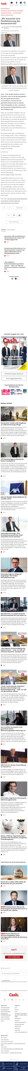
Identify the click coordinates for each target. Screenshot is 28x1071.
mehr (7, 242)
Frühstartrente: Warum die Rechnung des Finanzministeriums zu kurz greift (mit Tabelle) (14, 908)
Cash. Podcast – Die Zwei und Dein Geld (11, 1053)
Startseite (19, 208)
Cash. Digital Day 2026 (7, 1041)
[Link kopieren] (8, 215)
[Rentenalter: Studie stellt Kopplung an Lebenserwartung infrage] (14, 413)
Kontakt (17, 1020)
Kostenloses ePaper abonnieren (14, 374)
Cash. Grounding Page (21, 1032)
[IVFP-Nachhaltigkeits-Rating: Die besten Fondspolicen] (14, 450)
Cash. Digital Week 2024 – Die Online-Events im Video (13, 1044)
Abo (16, 1007)
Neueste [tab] (3, 229)
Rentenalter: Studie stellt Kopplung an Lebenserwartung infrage (13, 424)
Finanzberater (5, 1009)
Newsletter (18, 1026)
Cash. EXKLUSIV (5, 1039)
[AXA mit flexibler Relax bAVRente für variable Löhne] (14, 488)
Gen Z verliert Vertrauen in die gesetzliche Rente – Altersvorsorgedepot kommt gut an (13, 728)
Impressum (18, 1018)
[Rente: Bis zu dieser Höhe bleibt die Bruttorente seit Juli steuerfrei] (14, 872)
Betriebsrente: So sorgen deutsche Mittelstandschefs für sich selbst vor (13, 614)
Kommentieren (14, 222)
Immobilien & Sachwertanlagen (6, 1014)
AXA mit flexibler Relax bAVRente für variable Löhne (14, 498)
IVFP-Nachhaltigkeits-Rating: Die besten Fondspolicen (12, 460)
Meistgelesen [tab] (11, 229)
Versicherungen (5, 1007)
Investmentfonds (5, 1011)
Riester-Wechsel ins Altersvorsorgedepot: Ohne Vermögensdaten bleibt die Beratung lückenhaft (14, 936)
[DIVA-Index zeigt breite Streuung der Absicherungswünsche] (14, 789)
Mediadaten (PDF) (19, 1024)
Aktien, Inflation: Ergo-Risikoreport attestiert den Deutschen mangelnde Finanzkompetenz (14, 837)
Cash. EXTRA (4, 1037)
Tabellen (17, 1030)
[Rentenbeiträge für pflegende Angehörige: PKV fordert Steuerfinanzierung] (14, 565)
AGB (16, 1011)
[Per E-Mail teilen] (19, 215)
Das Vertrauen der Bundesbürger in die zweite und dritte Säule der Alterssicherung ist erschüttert (14, 201)
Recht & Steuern (5, 1019)
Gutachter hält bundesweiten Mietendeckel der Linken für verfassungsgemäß (14, 237)
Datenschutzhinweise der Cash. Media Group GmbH (21, 1015)
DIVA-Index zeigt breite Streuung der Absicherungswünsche (14, 799)
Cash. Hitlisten (5, 1051)
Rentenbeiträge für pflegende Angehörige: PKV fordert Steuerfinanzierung (11, 575)
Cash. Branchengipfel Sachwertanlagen (12, 1049)
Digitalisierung (5, 1017)
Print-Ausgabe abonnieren (14, 378)
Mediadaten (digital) (20, 1022)
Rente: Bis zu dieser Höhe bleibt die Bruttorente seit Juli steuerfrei (13, 882)
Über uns (17, 1028)
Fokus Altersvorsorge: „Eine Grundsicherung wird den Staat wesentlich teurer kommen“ (12, 535)
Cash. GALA (4, 1047)
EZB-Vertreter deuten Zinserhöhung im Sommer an (13, 766)
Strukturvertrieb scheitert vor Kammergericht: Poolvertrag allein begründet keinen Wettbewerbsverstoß (14, 250)
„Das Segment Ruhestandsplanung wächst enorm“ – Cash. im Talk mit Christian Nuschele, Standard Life (14, 265)
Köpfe (2, 1021)
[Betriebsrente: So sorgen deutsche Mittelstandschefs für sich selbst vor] (14, 604)
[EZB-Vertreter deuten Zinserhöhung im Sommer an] (14, 756)
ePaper (16, 1009)
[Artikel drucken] (14, 215)
